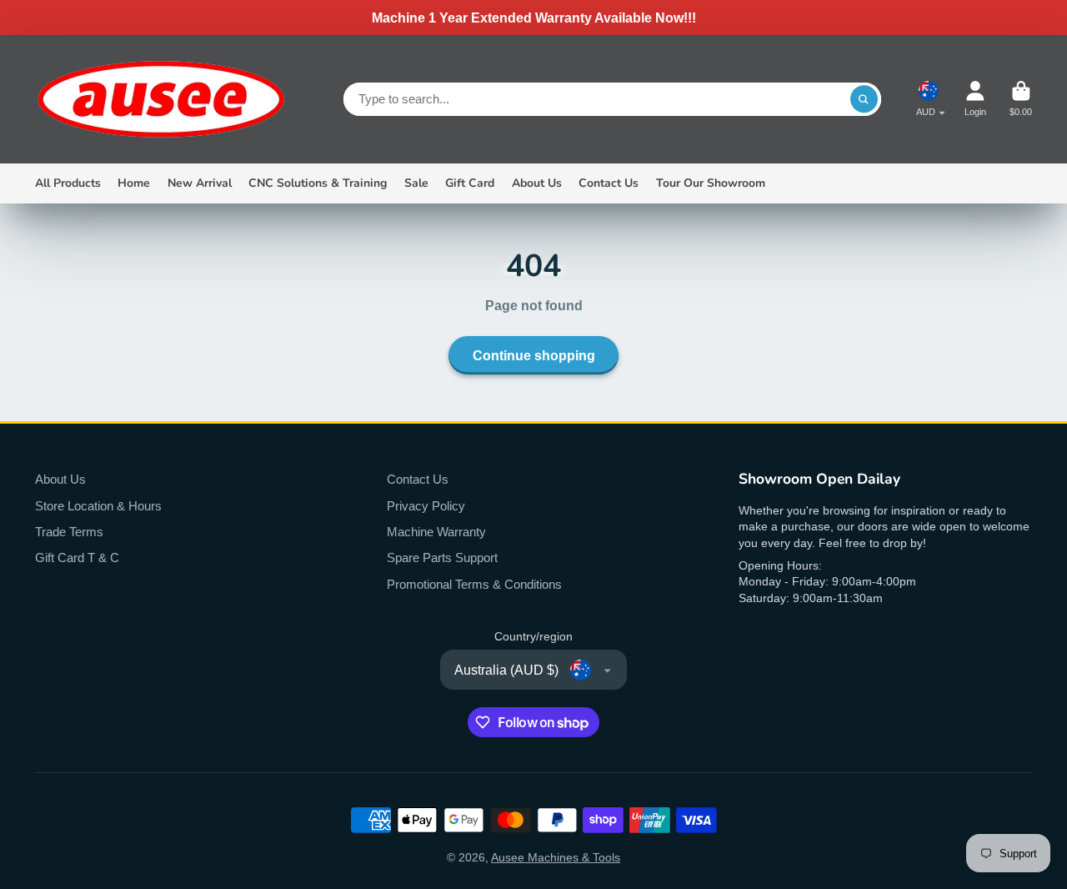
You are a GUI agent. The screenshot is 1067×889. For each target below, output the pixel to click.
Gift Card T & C (77, 557)
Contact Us (609, 183)
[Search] (864, 99)
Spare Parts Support (442, 557)
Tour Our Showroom (710, 183)
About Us (537, 183)
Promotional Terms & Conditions (474, 584)
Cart (1020, 99)
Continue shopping (534, 355)
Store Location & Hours (98, 506)
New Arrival (200, 183)
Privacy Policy (426, 506)
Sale (416, 183)
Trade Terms (69, 532)
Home (134, 183)
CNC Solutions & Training (317, 183)
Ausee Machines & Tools (555, 857)
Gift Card (469, 183)
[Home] (160, 99)
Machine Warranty (436, 532)
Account (975, 99)
